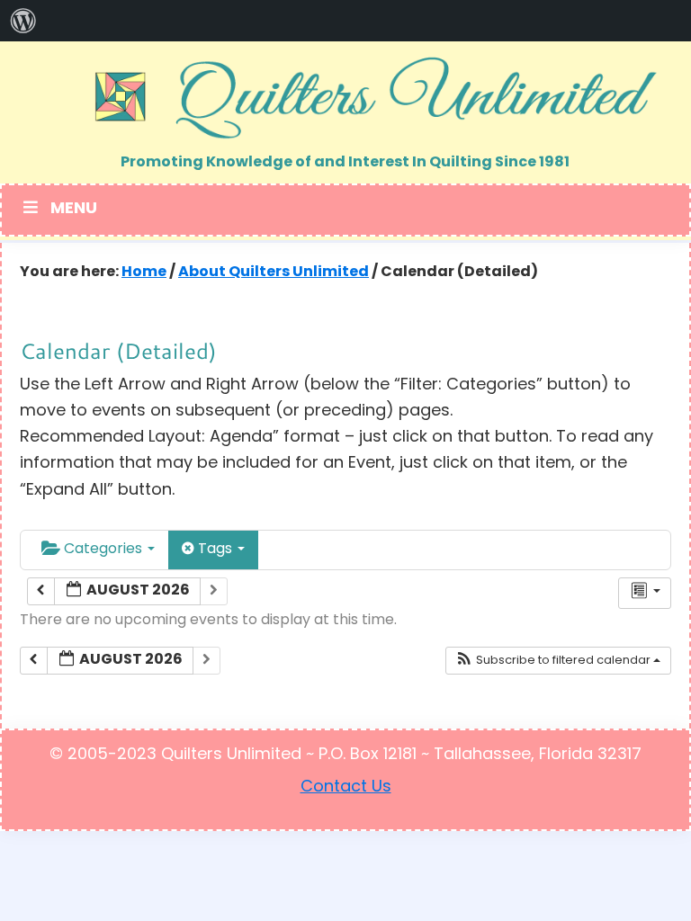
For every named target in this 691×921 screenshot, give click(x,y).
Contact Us (346, 788)
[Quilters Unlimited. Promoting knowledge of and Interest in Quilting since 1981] (345, 97)
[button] (557, 661)
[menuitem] (23, 20)
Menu (73, 209)
